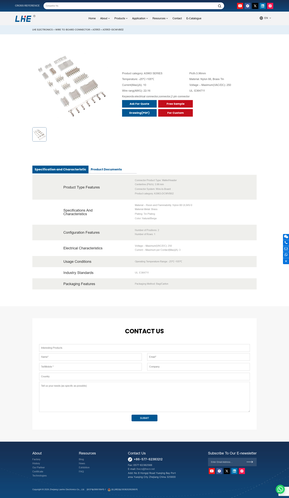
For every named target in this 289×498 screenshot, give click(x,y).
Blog (81, 459)
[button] (280, 489)
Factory (36, 459)
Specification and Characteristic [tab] (60, 169)
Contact (177, 18)
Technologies (39, 475)
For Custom (175, 113)
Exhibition (84, 467)
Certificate (37, 471)
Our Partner (38, 467)
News (82, 463)
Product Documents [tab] (106, 169)
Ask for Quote (139, 104)
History (36, 463)
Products (119, 18)
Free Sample (176, 104)
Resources (158, 18)
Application (138, 18)
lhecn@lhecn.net (146, 469)
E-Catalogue (193, 18)
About (103, 18)
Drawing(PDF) (139, 113)
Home (92, 18)
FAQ (81, 471)
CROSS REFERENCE (27, 5)
